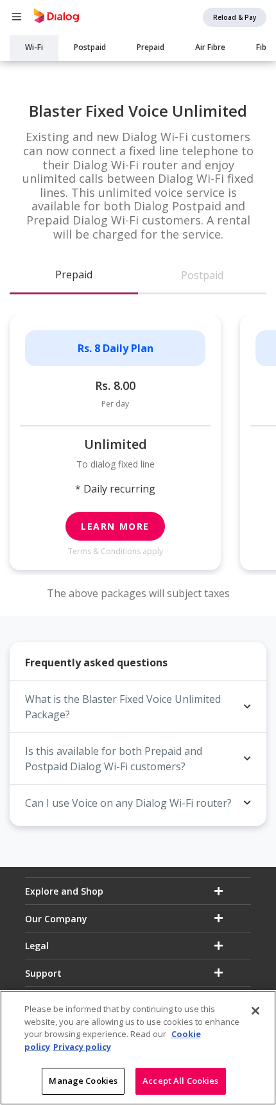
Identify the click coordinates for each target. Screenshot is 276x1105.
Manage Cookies (83, 1080)
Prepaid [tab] (73, 274)
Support (43, 973)
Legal (37, 946)
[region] (138, 1047)
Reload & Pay (234, 17)
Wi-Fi (34, 47)
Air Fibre (210, 47)
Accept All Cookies (180, 1080)
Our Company (56, 919)
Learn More (115, 526)
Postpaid (90, 47)
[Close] (255, 1011)
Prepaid (150, 47)
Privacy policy (82, 1046)
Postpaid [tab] (202, 275)
